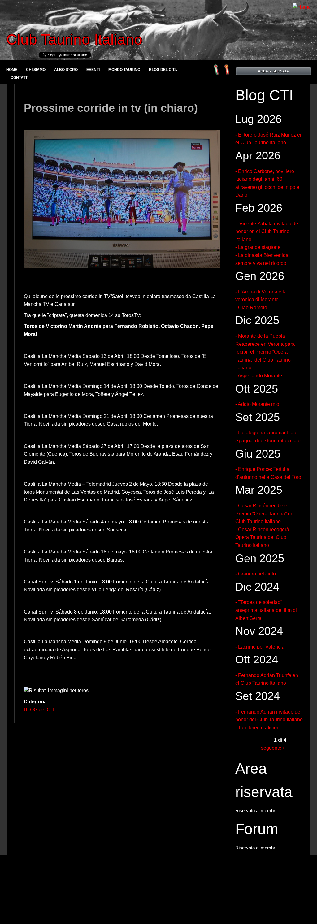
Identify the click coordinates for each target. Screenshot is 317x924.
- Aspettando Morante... (260, 375)
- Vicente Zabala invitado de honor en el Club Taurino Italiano (266, 231)
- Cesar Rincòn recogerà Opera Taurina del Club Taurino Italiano (262, 537)
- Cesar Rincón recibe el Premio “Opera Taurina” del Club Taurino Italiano (265, 513)
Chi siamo (36, 69)
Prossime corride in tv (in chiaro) (111, 108)
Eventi (93, 69)
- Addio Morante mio (257, 404)
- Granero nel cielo (255, 573)
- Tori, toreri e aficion (257, 727)
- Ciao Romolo (251, 307)
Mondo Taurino (124, 69)
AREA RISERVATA (273, 71)
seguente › (272, 748)
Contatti (19, 78)
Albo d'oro (66, 69)
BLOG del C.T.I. (163, 69)
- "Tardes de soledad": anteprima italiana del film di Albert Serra (266, 610)
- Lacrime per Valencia (259, 646)
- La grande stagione (257, 247)
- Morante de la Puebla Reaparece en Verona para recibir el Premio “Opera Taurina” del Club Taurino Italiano (265, 351)
